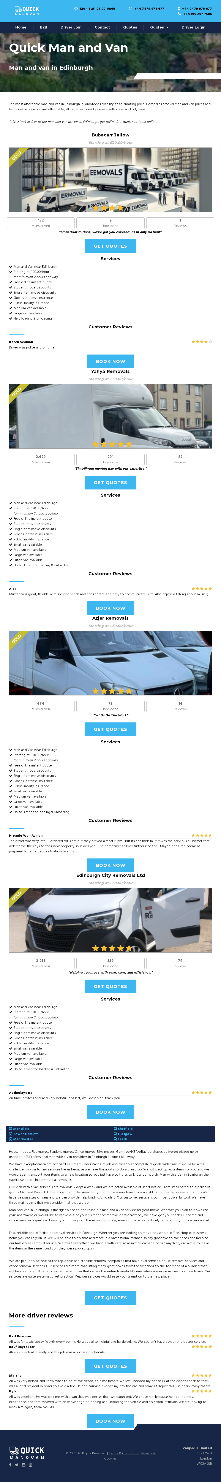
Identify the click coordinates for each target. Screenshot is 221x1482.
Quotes (130, 27)
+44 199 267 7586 (197, 14)
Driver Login (194, 27)
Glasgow (124, 1134)
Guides (157, 27)
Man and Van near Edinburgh (35, 267)
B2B (43, 27)
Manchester (22, 1139)
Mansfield (20, 1129)
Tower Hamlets (25, 1134)
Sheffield (125, 1129)
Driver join (71, 27)
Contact (102, 27)
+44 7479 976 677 (149, 9)
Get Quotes (110, 246)
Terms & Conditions (124, 1453)
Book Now (110, 361)
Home (21, 27)
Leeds (122, 1139)
